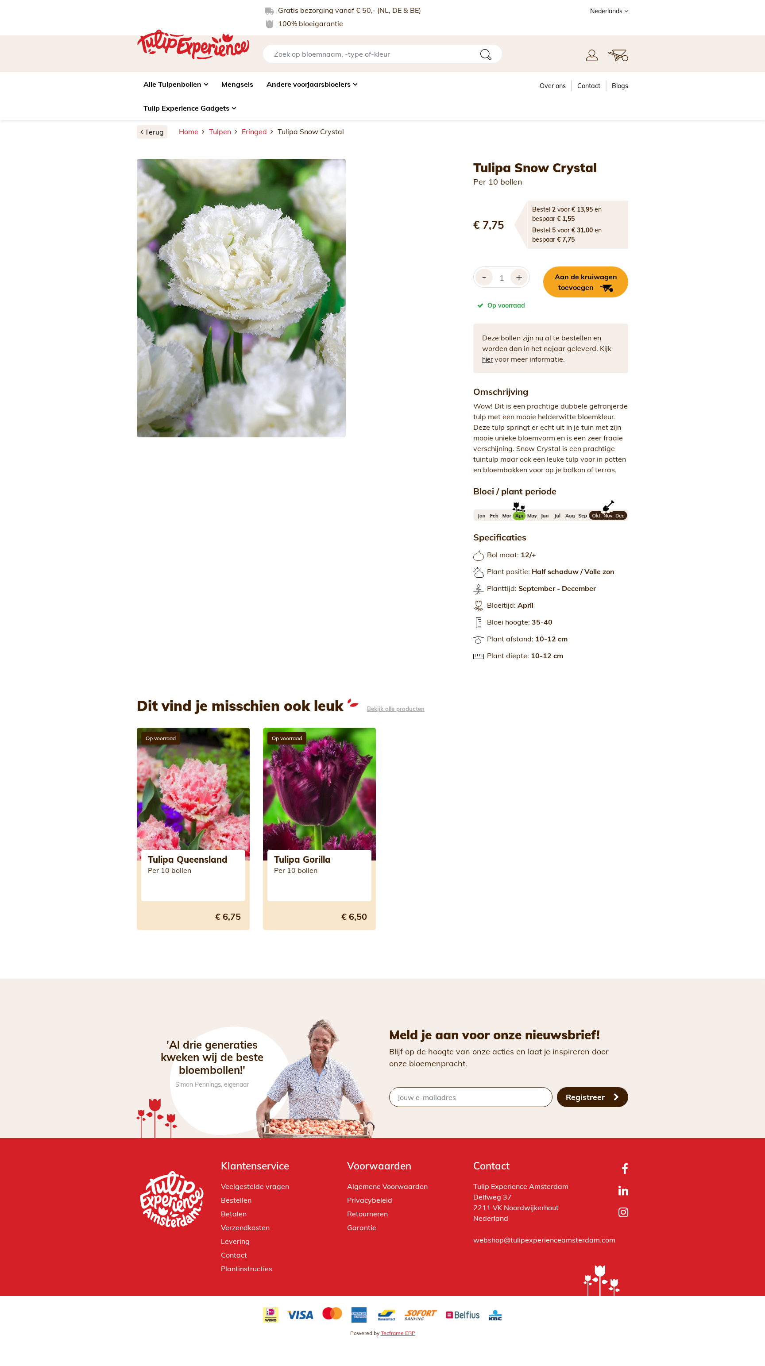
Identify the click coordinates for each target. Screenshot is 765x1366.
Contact (588, 86)
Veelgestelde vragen (255, 1186)
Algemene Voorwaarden (387, 1186)
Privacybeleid (369, 1200)
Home (188, 131)
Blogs (620, 86)
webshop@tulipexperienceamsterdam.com (544, 1239)
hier (487, 359)
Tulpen (220, 131)
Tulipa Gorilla (302, 859)
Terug (154, 131)
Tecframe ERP (398, 1333)
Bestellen (236, 1200)
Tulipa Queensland (188, 859)
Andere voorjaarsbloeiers (309, 84)
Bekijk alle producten (396, 709)
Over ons (553, 86)
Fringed (254, 131)
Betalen (234, 1213)
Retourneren (367, 1213)
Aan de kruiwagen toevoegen (586, 282)
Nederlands (607, 11)
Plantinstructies (246, 1268)
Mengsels (237, 84)
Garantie (361, 1227)
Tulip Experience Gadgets (186, 108)
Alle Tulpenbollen (172, 84)
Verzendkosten (245, 1227)
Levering (235, 1241)
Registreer (586, 1097)
